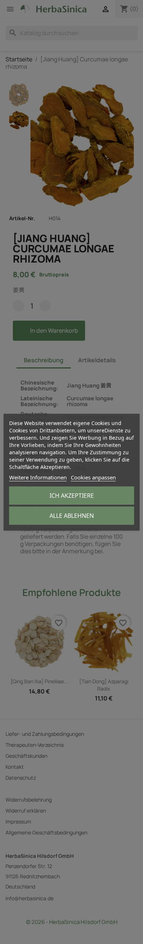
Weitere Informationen (38, 477)
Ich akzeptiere (72, 496)
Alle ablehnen (72, 516)
